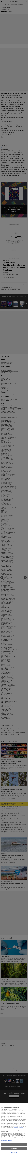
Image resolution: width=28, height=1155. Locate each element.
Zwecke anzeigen (14, 1152)
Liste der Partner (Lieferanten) (6, 1140)
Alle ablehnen (14, 1148)
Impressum (21, 1127)
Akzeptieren (14, 1144)
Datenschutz (16, 1127)
